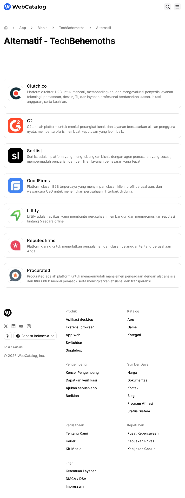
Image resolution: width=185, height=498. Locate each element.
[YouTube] (21, 326)
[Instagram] (29, 326)
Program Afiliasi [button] (140, 403)
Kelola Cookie (13, 347)
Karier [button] (70, 441)
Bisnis (42, 28)
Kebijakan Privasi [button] (141, 441)
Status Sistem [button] (138, 411)
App (22, 28)
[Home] (6, 28)
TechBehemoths (72, 28)
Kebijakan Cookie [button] (141, 449)
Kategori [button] (134, 335)
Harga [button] (132, 372)
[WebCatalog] (8, 313)
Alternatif (103, 28)
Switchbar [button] (74, 342)
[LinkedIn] (13, 326)
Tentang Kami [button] (77, 433)
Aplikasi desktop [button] (79, 319)
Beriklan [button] (72, 396)
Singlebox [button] (74, 350)
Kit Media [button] (73, 449)
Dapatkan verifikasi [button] (81, 380)
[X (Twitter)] (6, 326)
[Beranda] (25, 7)
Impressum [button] (75, 486)
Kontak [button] (133, 388)
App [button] (130, 319)
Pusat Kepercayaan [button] (143, 433)
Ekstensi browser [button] (80, 327)
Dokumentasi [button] (137, 380)
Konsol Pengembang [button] (82, 372)
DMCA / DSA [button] (76, 479)
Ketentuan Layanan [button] (81, 471)
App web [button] (73, 335)
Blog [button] (131, 396)
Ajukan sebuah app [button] (81, 388)
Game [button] (132, 327)
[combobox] (35, 336)
